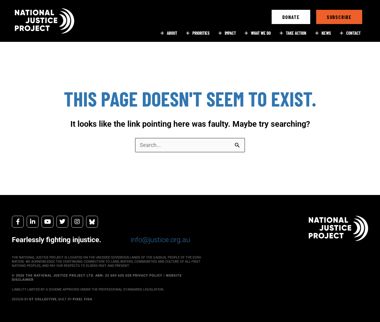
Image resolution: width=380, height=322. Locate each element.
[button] (291, 17)
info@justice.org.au (160, 240)
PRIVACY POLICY (147, 275)
